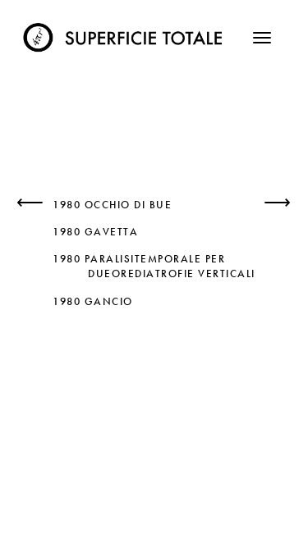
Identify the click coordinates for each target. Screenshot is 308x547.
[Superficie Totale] (125, 33)
